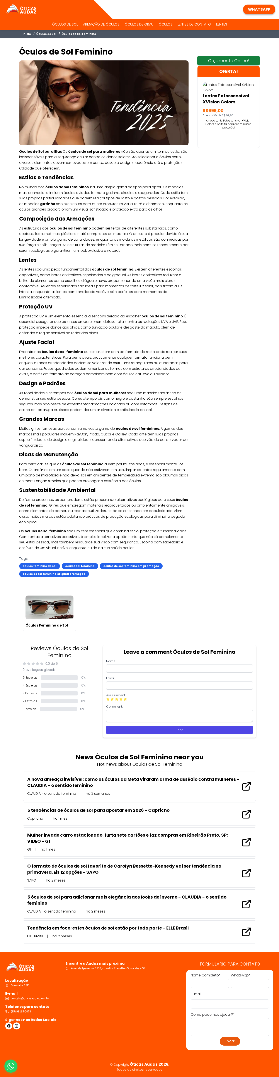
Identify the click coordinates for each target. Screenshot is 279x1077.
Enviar (230, 1041)
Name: (111, 661)
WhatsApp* (240, 975)
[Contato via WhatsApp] (10, 1066)
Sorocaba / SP (20, 985)
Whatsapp (259, 9)
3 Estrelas (30, 693)
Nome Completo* (206, 975)
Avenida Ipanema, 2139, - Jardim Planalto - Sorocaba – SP (108, 968)
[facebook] (8, 1025)
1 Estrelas (29, 709)
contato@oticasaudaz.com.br (30, 998)
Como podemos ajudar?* (213, 1014)
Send (180, 730)
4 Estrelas (30, 685)
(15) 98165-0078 (21, 1011)
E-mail (196, 994)
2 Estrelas (30, 701)
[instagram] (16, 1025)
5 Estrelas (30, 677)
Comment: (114, 706)
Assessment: (116, 695)
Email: (110, 678)
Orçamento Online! (228, 61)
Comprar (228, 137)
